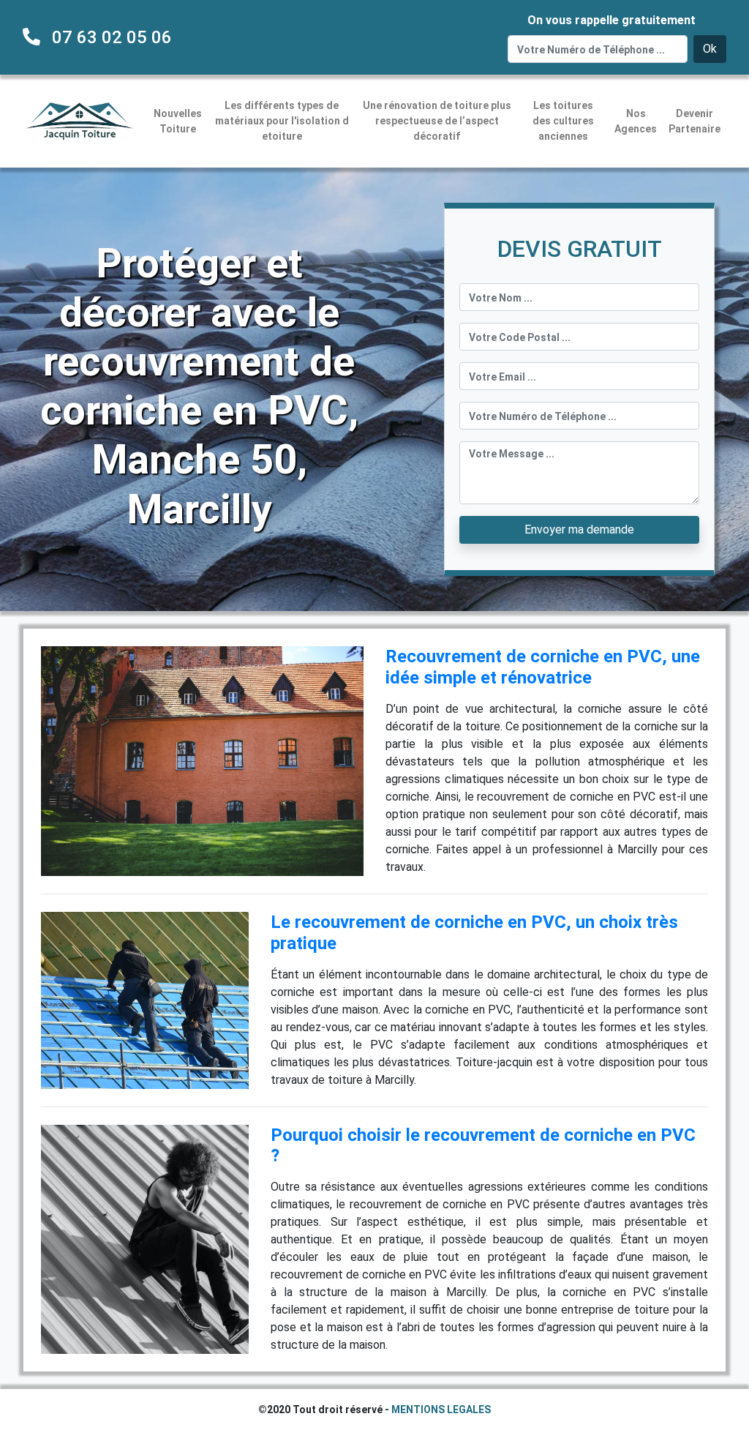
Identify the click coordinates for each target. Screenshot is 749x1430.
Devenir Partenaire (694, 121)
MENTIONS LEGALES (441, 1409)
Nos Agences (635, 121)
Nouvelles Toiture (178, 121)
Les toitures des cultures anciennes (563, 121)
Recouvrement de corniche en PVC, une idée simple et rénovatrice (542, 667)
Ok (710, 49)
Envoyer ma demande (579, 529)
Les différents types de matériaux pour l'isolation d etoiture (282, 121)
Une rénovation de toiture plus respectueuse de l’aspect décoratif (437, 121)
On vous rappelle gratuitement (611, 20)
